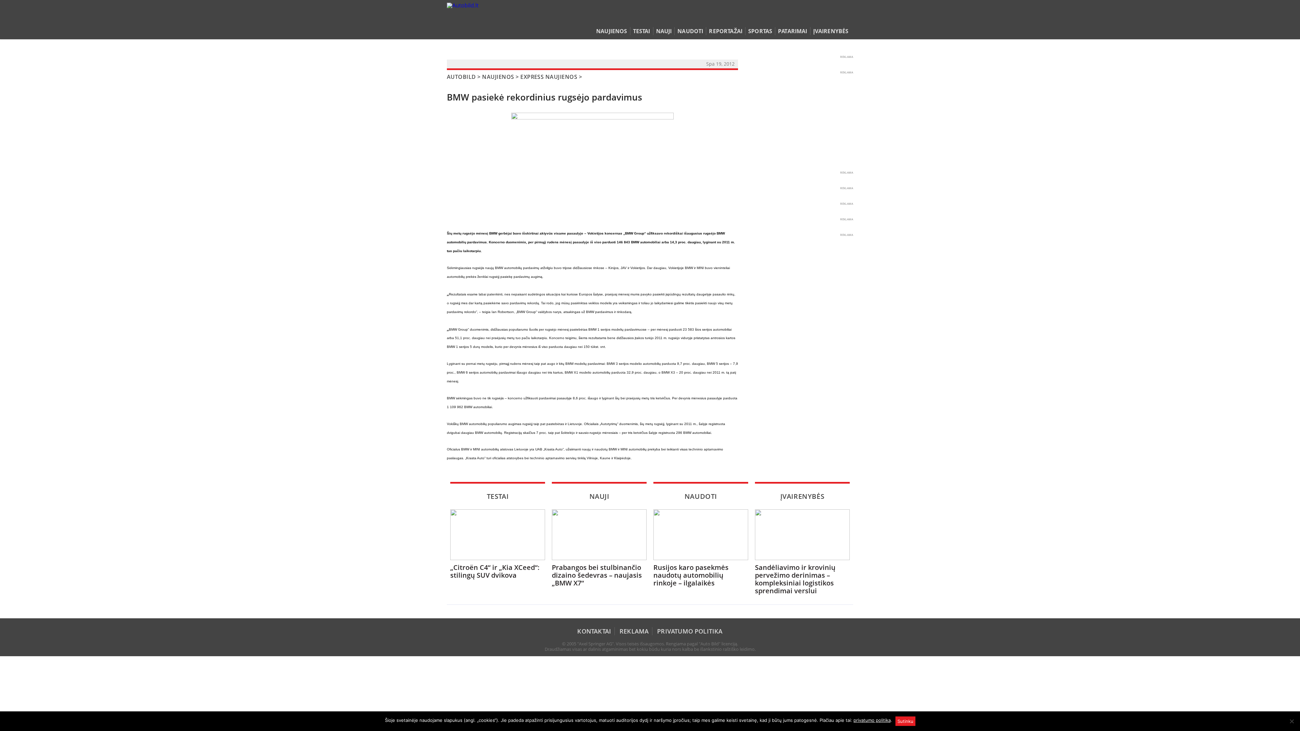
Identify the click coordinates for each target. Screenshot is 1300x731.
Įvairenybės (831, 31)
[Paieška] (817, 18)
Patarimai (792, 31)
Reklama (634, 631)
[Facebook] (838, 18)
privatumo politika (872, 720)
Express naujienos (548, 77)
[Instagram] (848, 18)
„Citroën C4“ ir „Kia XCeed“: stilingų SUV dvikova (495, 571)
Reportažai (725, 31)
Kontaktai (594, 631)
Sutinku (905, 721)
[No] (1291, 721)
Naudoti (690, 31)
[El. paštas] (828, 18)
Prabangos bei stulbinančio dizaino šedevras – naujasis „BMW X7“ (597, 575)
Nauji (664, 31)
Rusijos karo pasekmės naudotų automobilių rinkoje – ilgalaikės (691, 575)
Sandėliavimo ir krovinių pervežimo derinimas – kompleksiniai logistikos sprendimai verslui (795, 579)
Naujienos (611, 31)
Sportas (760, 31)
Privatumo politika (689, 631)
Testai (641, 31)
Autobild (461, 77)
